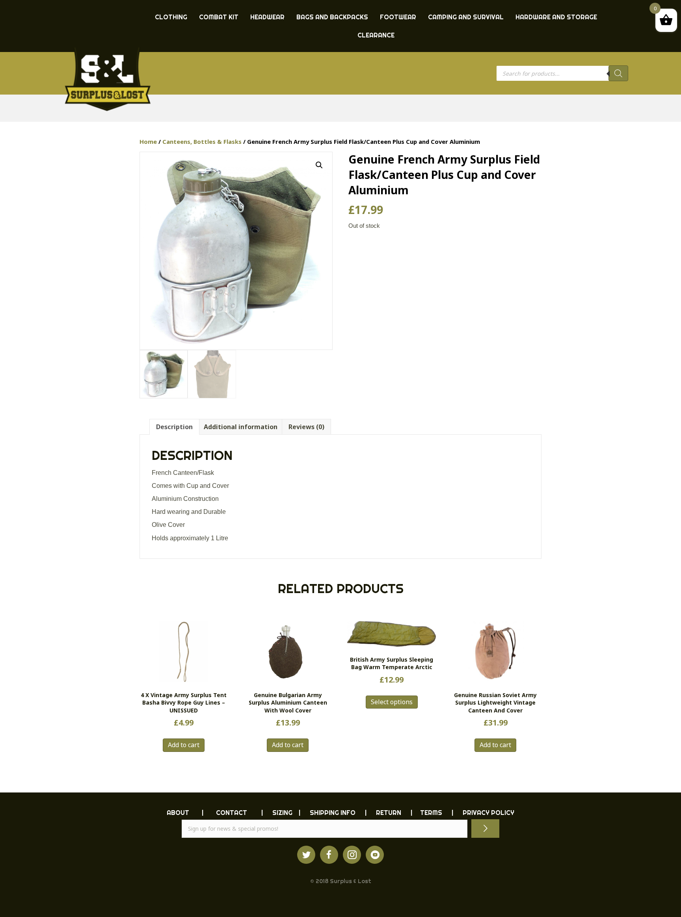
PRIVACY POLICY (488, 813)
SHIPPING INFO (332, 813)
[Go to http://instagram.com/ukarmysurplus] (352, 855)
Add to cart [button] (183, 744)
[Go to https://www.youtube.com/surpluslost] (375, 855)
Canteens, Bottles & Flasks (202, 141)
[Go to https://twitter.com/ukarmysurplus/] (306, 855)
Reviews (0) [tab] (306, 426)
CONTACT (231, 813)
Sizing (282, 813)
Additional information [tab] (240, 426)
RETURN (388, 813)
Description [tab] (174, 426)
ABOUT (178, 813)
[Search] (618, 73)
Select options (392, 702)
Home (148, 141)
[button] (319, 165)
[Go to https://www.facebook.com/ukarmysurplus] (329, 855)
